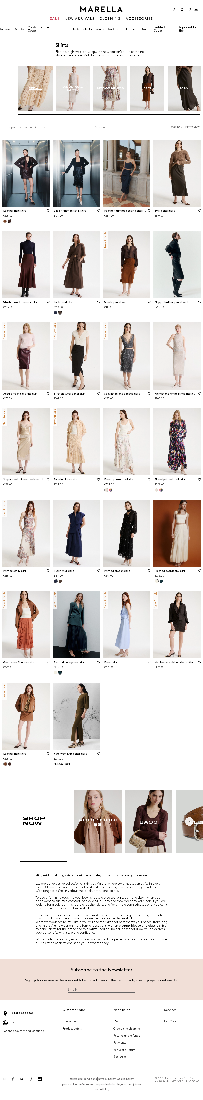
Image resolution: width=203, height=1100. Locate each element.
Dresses (5, 29)
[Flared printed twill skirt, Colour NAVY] (110, 490)
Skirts (87, 29)
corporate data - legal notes (113, 1084)
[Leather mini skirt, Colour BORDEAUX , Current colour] (9, 221)
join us (137, 1084)
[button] (193, 127)
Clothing (28, 127)
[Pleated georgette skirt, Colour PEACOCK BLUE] (161, 581)
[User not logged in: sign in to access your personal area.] (182, 9)
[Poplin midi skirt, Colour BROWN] (60, 581)
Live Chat (170, 1021)
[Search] (175, 9)
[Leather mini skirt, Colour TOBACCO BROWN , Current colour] (5, 764)
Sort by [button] (175, 127)
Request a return (124, 1050)
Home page (10, 127)
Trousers (132, 29)
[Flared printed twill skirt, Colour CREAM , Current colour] (106, 490)
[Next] (189, 821)
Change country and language (24, 1031)
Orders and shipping (126, 1028)
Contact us (70, 1021)
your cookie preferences (77, 1084)
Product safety (72, 1028)
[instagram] (4, 1079)
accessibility (101, 1089)
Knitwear (115, 29)
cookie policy (125, 1079)
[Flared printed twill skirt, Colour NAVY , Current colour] (161, 490)
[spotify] (22, 1079)
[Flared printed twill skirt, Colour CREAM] (156, 490)
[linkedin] (40, 1079)
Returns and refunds (126, 1035)
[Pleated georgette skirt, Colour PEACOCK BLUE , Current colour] (60, 672)
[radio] (35, 88)
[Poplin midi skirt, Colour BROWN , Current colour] (60, 312)
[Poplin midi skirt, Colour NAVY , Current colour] (55, 581)
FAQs (116, 1021)
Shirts (19, 29)
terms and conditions (83, 1079)
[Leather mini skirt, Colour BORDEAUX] (9, 764)
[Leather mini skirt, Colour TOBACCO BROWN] (5, 221)
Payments (119, 1042)
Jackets (73, 29)
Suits (145, 29)
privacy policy (107, 1079)
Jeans (100, 29)
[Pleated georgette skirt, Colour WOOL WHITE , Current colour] (156, 581)
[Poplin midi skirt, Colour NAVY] (55, 312)
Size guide (120, 1056)
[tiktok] (31, 1079)
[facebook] (13, 1079)
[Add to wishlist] (48, 212)
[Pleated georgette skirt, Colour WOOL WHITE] (55, 672)
